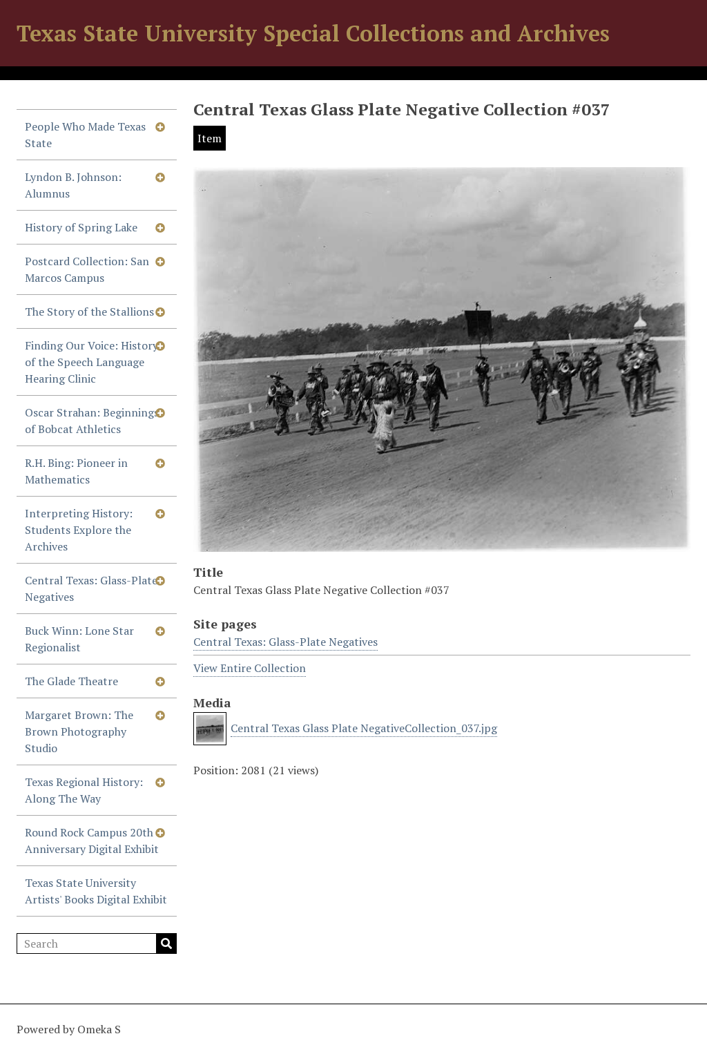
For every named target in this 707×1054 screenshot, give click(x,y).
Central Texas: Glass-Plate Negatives (91, 588)
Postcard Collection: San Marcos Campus (87, 269)
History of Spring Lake (81, 227)
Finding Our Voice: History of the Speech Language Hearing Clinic (91, 362)
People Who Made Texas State (85, 135)
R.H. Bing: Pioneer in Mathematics (76, 471)
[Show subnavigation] (160, 126)
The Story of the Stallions (89, 311)
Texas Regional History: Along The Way (84, 790)
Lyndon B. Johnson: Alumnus (73, 185)
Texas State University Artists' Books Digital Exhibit (96, 891)
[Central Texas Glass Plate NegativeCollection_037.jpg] (441, 543)
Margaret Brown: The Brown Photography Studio (79, 731)
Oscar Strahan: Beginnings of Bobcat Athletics (92, 421)
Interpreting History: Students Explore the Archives (79, 530)
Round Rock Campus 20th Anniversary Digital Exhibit (92, 840)
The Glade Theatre (71, 681)
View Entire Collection (249, 667)
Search (166, 943)
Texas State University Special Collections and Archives (313, 33)
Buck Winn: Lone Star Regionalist (79, 639)
